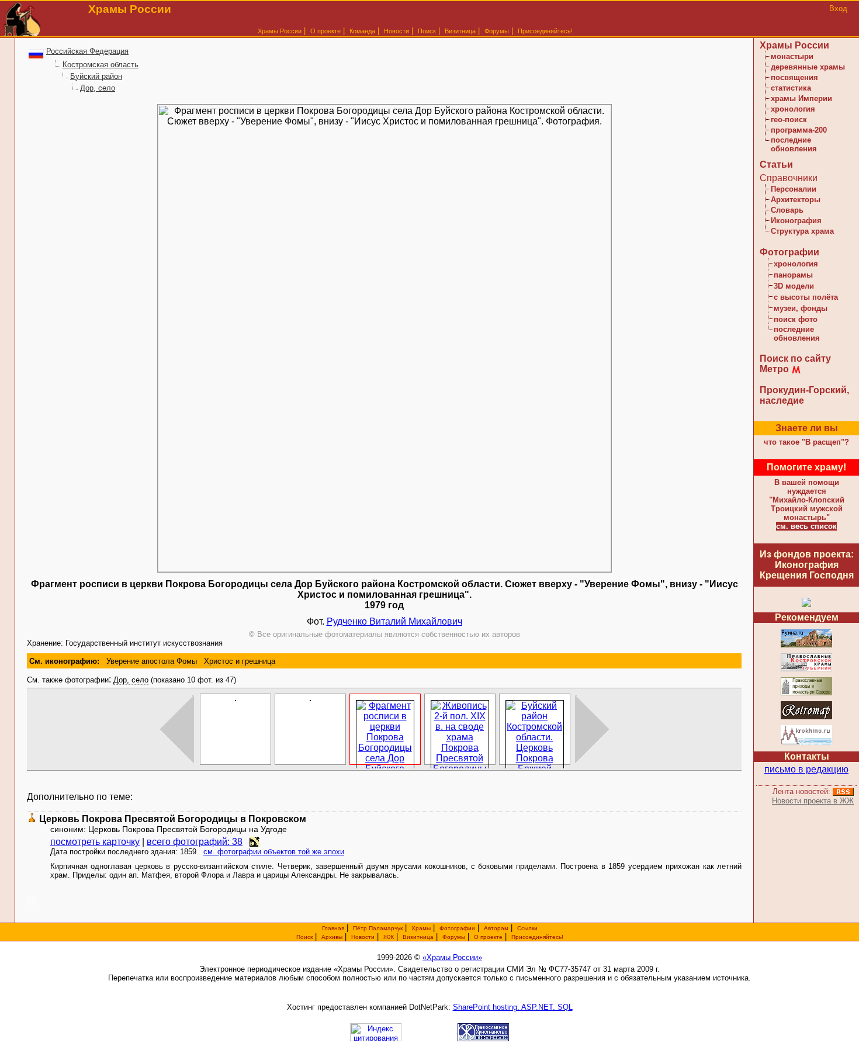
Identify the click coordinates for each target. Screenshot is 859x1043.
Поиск (427, 30)
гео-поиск (789, 119)
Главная (333, 928)
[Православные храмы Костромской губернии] (806, 669)
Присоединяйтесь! (545, 30)
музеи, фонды (800, 308)
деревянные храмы (808, 67)
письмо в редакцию (806, 769)
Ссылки (527, 928)
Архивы (331, 937)
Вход (838, 8)
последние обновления (794, 144)
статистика (791, 88)
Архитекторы (795, 199)
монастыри (792, 56)
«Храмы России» (452, 957)
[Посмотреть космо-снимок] (254, 842)
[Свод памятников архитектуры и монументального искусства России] (806, 645)
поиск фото (796, 319)
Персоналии (793, 189)
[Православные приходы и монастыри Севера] (806, 693)
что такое (806, 442)
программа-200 (799, 130)
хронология (793, 109)
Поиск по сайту (795, 358)
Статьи (776, 164)
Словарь (787, 210)
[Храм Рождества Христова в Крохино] (806, 743)
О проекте (488, 937)
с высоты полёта (806, 297)
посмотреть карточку (95, 842)
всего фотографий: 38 (195, 842)
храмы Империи (801, 98)
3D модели (794, 286)
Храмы (421, 928)
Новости (396, 30)
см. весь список (806, 526)
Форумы (496, 30)
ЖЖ (388, 937)
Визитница (460, 30)
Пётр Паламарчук (378, 928)
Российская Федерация (87, 51)
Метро (774, 369)
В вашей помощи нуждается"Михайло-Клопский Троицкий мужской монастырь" (806, 500)
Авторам (496, 928)
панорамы (793, 275)
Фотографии (789, 252)
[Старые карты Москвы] (806, 717)
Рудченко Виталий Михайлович (394, 621)
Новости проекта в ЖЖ (813, 800)
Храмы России (280, 30)
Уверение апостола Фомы (151, 661)
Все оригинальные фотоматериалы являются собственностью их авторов (384, 634)
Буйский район (96, 76)
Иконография (796, 220)
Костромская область (100, 64)
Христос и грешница (239, 661)
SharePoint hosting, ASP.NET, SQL (513, 1007)
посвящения (794, 77)
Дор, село (97, 88)
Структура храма (802, 231)
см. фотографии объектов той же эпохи (273, 851)
